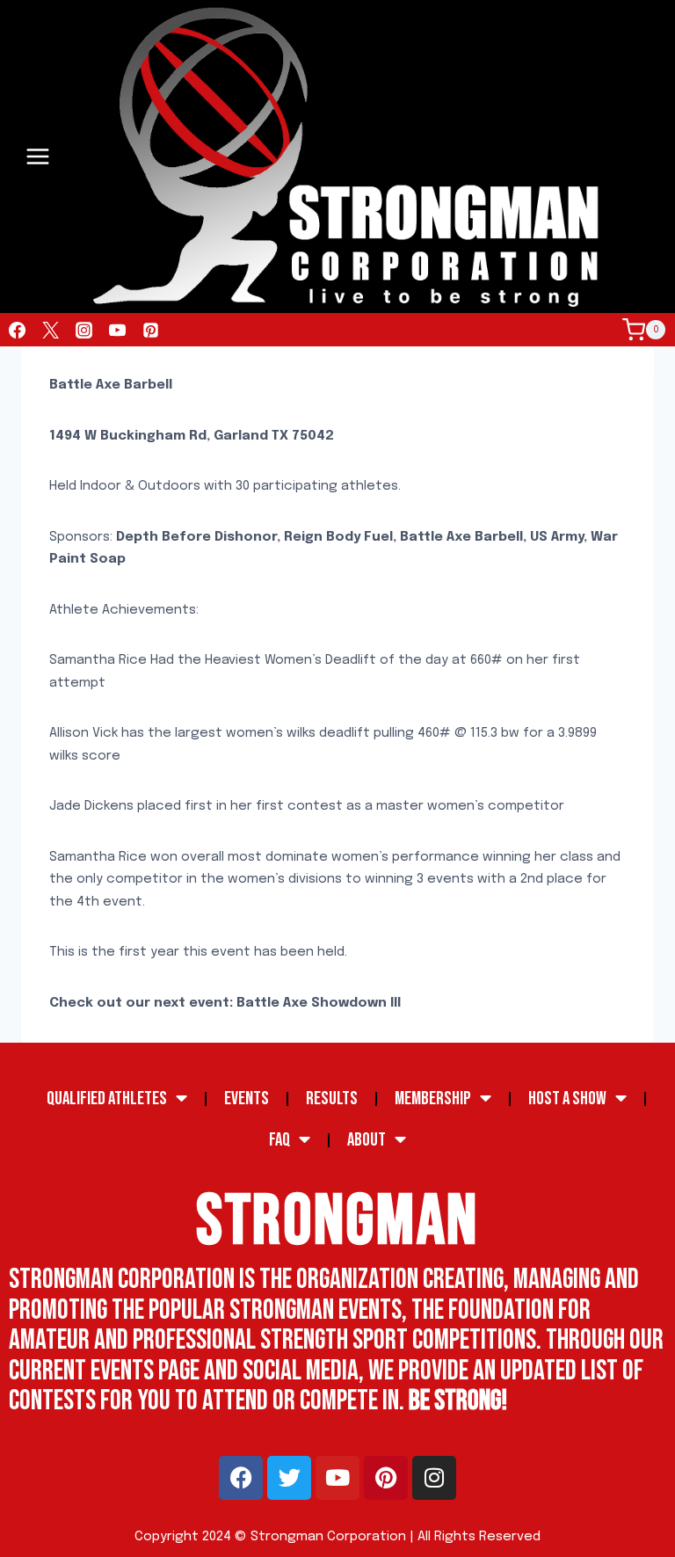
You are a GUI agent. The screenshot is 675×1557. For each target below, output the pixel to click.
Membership (433, 1099)
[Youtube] (337, 1478)
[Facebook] (16, 329)
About (366, 1140)
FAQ (279, 1140)
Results (332, 1099)
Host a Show (567, 1099)
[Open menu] (38, 157)
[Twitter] (50, 329)
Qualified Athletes (107, 1099)
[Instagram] (83, 329)
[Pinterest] (150, 329)
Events (246, 1099)
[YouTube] (117, 329)
